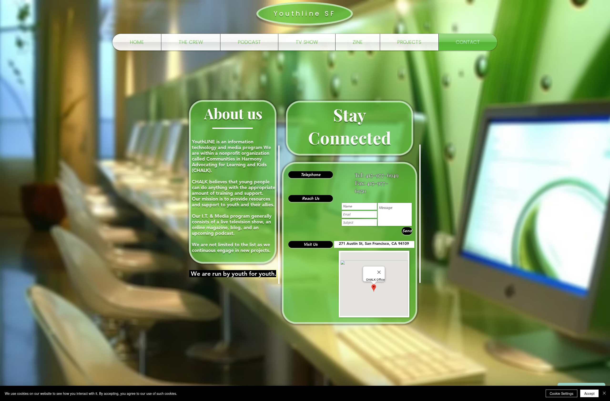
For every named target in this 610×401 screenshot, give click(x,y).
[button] (310, 174)
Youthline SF (305, 13)
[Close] (604, 393)
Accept (589, 393)
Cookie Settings (561, 393)
